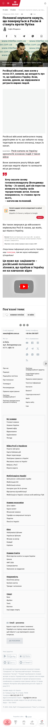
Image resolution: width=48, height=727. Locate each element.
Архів (27, 398)
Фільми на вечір (13, 539)
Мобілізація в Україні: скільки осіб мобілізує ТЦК (25, 495)
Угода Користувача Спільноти (32, 374)
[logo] (15, 3)
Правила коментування (34, 379)
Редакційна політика (10, 376)
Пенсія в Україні (13, 522)
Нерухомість (12, 577)
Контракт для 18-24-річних (17, 488)
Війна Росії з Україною (17, 446)
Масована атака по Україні (17, 462)
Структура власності (33, 394)
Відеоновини (12, 432)
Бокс (8, 597)
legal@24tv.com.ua (30, 698)
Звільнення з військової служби (19, 479)
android (10, 656)
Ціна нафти (11, 506)
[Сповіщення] (45, 3)
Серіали (10, 545)
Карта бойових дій (14, 452)
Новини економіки (15, 503)
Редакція (6, 372)
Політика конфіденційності (9, 396)
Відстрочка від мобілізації (17, 492)
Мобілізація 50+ (13, 482)
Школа (9, 559)
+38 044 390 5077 (32, 333)
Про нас (6, 368)
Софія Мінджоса (14, 29)
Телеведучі (7, 384)
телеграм (11, 252)
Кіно (9, 529)
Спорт (9, 594)
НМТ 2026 (10, 563)
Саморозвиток (12, 566)
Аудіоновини (11, 435)
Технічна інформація (33, 383)
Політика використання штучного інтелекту (11, 401)
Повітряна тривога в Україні (17, 458)
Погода (9, 438)
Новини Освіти (13, 553)
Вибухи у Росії (12, 465)
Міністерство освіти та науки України (21, 556)
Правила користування (11, 391)
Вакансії (29, 390)
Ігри (27, 406)
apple (26, 656)
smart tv (10, 662)
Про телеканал (8, 380)
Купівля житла (12, 583)
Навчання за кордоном (15, 569)
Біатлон (10, 607)
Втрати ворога (12, 468)
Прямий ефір (12, 428)
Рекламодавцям (8, 387)
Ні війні (6, 10)
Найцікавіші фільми (14, 532)
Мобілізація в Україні (16, 476)
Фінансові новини (14, 512)
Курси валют (11, 509)
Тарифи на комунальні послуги (19, 515)
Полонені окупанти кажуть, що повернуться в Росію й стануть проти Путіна (31, 10)
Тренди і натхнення (14, 586)
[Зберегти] (41, 36)
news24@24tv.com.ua (11, 333)
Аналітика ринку (13, 580)
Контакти (29, 387)
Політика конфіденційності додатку (35, 369)
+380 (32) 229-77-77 (16, 695)
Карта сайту (30, 402)
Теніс (9, 603)
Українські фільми (14, 536)
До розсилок (14, 641)
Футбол (9, 600)
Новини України (13, 425)
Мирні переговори (14, 455)
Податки (10, 518)
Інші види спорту (13, 610)
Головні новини (13, 422)
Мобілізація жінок (14, 485)
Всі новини (11, 419)
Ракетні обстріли (13, 449)
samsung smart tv (26, 662)
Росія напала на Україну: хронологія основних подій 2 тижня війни (21, 153)
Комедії (9, 542)
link (27, 343)
